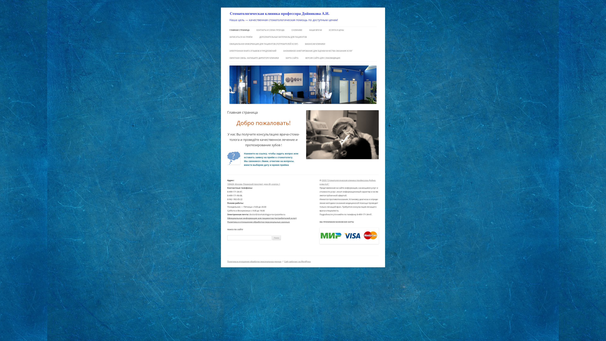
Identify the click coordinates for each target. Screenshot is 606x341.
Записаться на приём (240, 37)
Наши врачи (315, 30)
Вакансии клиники (315, 44)
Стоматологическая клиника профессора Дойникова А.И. (279, 14)
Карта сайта (292, 58)
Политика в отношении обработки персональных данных (254, 261)
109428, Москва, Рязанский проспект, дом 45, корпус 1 (253, 184)
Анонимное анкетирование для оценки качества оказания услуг (317, 51)
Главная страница (239, 30)
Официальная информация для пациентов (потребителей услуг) (263, 44)
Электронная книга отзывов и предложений (252, 51)
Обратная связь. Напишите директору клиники (254, 58)
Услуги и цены (336, 30)
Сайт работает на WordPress (297, 261)
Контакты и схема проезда (270, 30)
